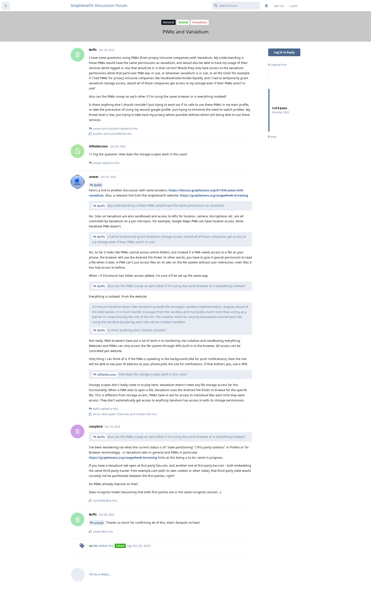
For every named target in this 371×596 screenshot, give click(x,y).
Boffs (98, 185)
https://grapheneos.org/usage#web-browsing (214, 195)
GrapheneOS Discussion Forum (99, 5)
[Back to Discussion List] (5, 5)
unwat (98, 523)
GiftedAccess (106, 374)
